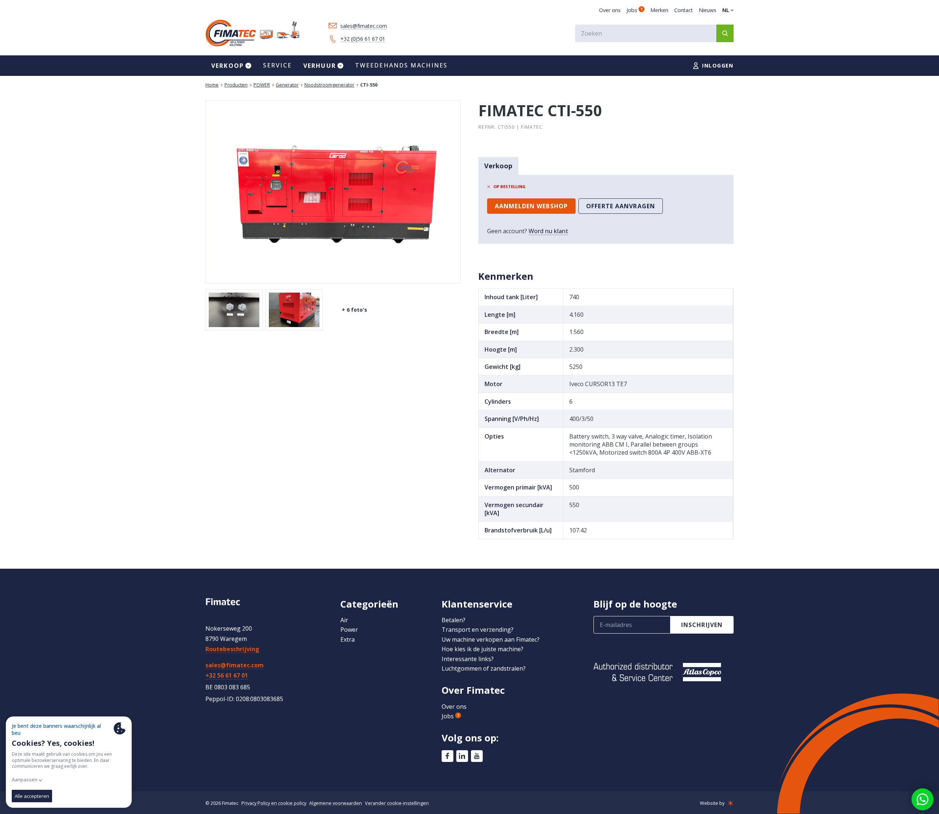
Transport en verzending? (478, 630)
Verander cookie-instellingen (397, 803)
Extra (347, 639)
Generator (287, 85)
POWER (261, 85)
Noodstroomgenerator (329, 85)
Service (277, 65)
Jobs (634, 10)
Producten (236, 85)
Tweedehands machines (401, 65)
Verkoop (498, 165)
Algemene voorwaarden (335, 803)
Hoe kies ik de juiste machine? (482, 649)
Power (349, 630)
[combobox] (654, 33)
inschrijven (702, 625)
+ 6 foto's (354, 309)
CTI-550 (368, 85)
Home (212, 85)
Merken (659, 10)
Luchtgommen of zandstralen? (484, 668)
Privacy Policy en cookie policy (273, 803)
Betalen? (453, 620)
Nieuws (707, 10)
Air (344, 620)
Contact (683, 10)
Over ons (610, 10)
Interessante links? (468, 659)
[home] (252, 33)
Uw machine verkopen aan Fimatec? (491, 639)
